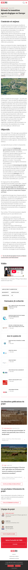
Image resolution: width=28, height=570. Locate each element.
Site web (12, 308)
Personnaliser (14, 568)
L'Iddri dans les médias (14, 556)
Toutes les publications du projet (12, 484)
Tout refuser (18, 565)
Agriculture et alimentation (9, 289)
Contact (14, 554)
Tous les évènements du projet (11, 502)
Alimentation (5, 295)
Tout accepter (10, 565)
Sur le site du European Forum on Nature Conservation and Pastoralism (13, 256)
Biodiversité (5, 292)
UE (12, 295)
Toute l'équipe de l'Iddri (9, 534)
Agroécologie (15, 292)
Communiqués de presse (14, 558)
